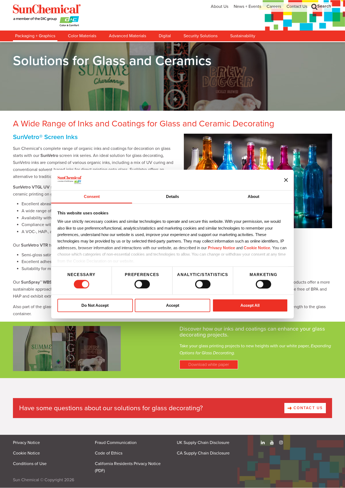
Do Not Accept (95, 305)
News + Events (247, 6)
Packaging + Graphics (35, 36)
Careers (274, 6)
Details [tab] (172, 196)
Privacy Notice (221, 247)
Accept (172, 305)
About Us (219, 6)
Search (324, 6)
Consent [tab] (92, 196)
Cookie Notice (26, 453)
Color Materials (82, 36)
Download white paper (208, 364)
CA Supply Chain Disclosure (203, 453)
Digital (165, 36)
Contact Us (297, 6)
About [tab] (253, 196)
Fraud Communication (116, 442)
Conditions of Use (30, 463)
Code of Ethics (108, 453)
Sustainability (242, 36)
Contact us (307, 408)
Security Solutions (201, 36)
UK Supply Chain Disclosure (203, 442)
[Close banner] (286, 180)
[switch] (142, 284)
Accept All (250, 305)
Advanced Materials (127, 36)
